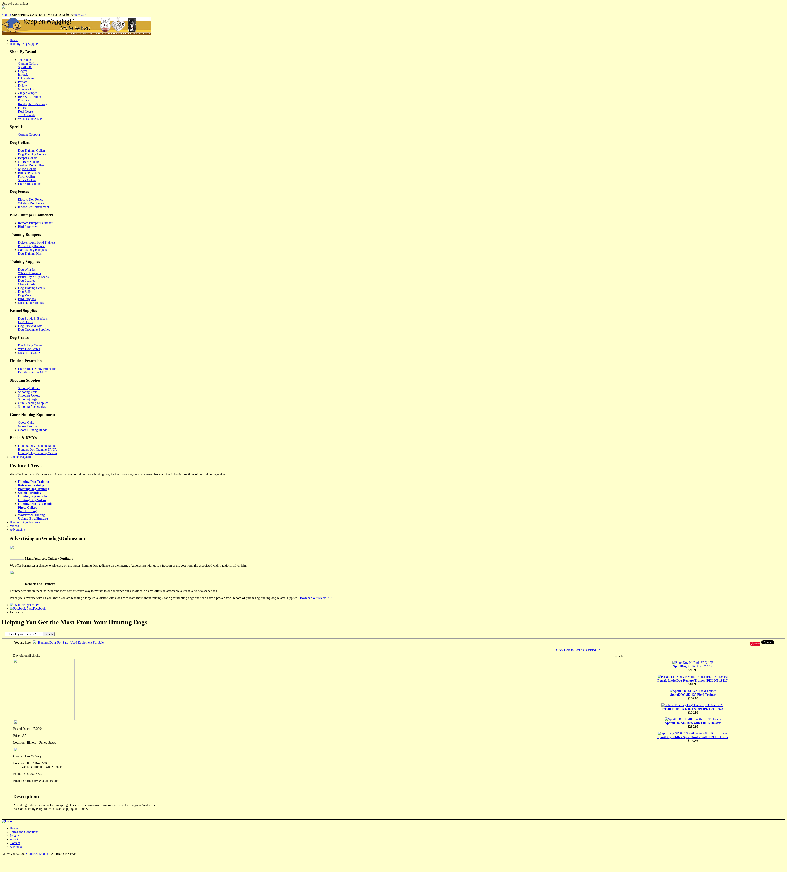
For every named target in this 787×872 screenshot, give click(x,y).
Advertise (16, 846)
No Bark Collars (28, 161)
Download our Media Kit (315, 598)
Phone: (17, 773)
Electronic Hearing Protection (37, 368)
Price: (16, 735)
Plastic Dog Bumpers (31, 246)
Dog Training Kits (30, 253)
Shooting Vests (27, 392)
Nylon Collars (27, 169)
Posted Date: (21, 728)
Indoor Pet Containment (33, 207)
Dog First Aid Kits (30, 326)
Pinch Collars (26, 176)
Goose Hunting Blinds (32, 430)
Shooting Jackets (29, 395)
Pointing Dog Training (33, 489)
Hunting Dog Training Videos (37, 453)
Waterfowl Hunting (31, 515)
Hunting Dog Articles (32, 496)
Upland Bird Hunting (33, 518)
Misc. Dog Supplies (31, 302)
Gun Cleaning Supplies (33, 403)
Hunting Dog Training (33, 481)
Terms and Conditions (24, 832)
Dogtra (22, 71)
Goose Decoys (27, 426)
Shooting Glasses (29, 388)
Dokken (23, 85)
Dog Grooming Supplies (34, 329)
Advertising (17, 529)
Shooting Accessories (32, 406)
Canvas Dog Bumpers (32, 250)
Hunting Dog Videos (32, 500)
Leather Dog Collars (31, 165)
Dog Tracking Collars (32, 154)
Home (14, 40)
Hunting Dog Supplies (24, 44)
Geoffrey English (37, 853)
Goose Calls (26, 422)
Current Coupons (29, 134)
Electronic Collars (29, 184)
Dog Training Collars (31, 150)
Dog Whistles (27, 269)
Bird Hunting (27, 511)
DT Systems (26, 78)
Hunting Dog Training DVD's (37, 449)
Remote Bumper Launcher (35, 223)
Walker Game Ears (30, 119)
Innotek (23, 74)
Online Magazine (21, 457)
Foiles (22, 107)
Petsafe (22, 82)
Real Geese (25, 111)
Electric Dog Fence (30, 199)
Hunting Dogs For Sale (25, 522)
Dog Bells (24, 291)
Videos (14, 526)
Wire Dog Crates (29, 349)
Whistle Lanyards (29, 273)
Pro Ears (23, 100)
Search (48, 634)
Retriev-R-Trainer (29, 96)
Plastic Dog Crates (30, 345)
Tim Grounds (26, 115)
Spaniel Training (29, 492)
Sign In (6, 14)
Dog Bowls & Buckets (33, 318)
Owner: (18, 756)
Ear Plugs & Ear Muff (32, 372)
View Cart (79, 14)
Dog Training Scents (31, 288)
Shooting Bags (27, 399)
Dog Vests (24, 295)
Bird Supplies (27, 299)
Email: (17, 780)
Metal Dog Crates (29, 352)
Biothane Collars (29, 172)
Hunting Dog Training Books (37, 445)
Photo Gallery (27, 507)
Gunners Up (26, 89)
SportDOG (25, 67)
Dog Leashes (26, 280)
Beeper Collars (27, 158)
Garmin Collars (28, 63)
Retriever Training (31, 485)
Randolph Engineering (32, 104)
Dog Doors (25, 322)
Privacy (15, 835)
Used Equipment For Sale (87, 642)
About (14, 839)
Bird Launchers (28, 226)
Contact (15, 843)
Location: (19, 742)
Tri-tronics (24, 59)
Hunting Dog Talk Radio (35, 503)
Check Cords (26, 284)
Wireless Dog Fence (31, 203)
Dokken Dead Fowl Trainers (36, 242)
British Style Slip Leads (33, 277)
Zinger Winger (27, 93)
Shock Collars (27, 180)
